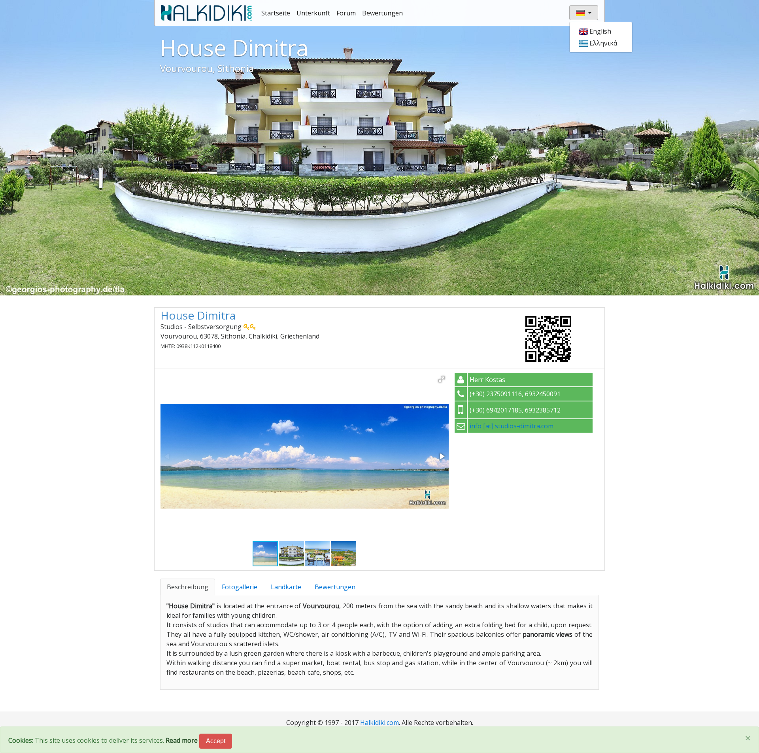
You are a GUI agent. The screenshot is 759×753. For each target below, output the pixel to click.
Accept (215, 741)
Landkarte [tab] (286, 587)
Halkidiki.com (379, 722)
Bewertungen (382, 13)
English (599, 31)
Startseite (275, 13)
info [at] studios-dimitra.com (511, 426)
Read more (182, 740)
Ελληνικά (602, 43)
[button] (441, 379)
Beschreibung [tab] (187, 587)
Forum (346, 13)
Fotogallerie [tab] (239, 587)
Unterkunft (313, 13)
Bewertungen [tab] (335, 587)
